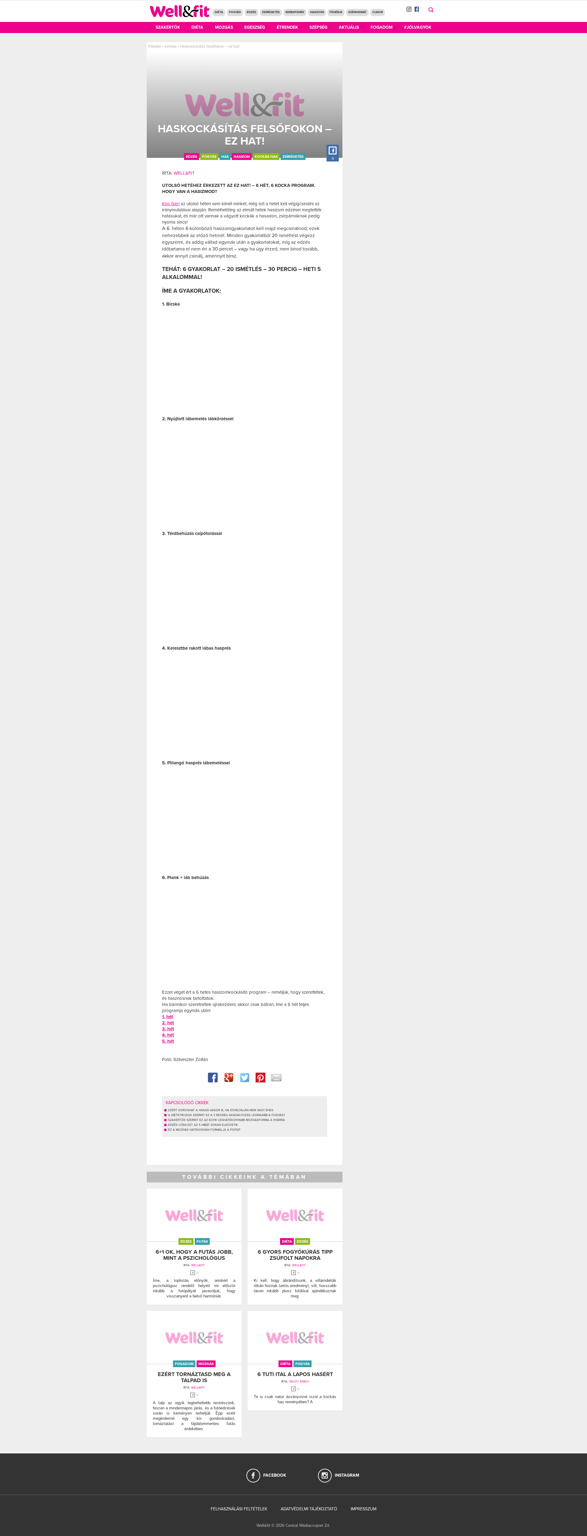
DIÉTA (219, 12)
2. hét (168, 1023)
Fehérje (336, 12)
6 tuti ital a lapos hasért (295, 1374)
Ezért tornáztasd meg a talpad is (194, 1377)
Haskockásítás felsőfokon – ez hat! (210, 46)
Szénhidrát (357, 12)
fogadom (184, 1364)
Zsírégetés (271, 12)
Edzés (251, 12)
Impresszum (363, 1509)
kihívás (170, 46)
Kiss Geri (170, 203)
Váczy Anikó (299, 1381)
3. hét (168, 1029)
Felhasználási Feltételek (239, 1509)
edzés (191, 156)
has (225, 156)
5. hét (168, 1041)
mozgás (206, 1364)
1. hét (167, 1016)
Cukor (377, 12)
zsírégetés (293, 156)
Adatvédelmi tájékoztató (309, 1509)
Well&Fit (184, 173)
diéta (287, 1241)
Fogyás (235, 12)
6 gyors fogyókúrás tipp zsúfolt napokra (295, 1254)
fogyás (209, 156)
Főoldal (154, 46)
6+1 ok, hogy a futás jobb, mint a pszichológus (194, 1254)
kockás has (266, 156)
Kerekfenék (295, 12)
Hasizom (317, 12)
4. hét (168, 1035)
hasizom (242, 156)
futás (202, 1241)
